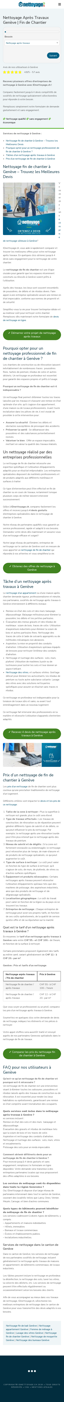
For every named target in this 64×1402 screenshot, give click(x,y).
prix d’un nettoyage (17, 786)
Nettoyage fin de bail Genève (21, 1325)
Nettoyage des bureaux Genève (32, 1340)
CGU (27, 1387)
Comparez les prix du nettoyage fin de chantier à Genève (32, 1053)
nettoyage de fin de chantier (36, 550)
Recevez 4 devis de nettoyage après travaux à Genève (32, 733)
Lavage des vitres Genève (29, 1333)
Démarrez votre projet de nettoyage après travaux (32, 334)
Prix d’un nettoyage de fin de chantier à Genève (30, 158)
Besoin (9, 36)
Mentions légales (42, 1387)
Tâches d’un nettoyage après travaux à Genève (30, 155)
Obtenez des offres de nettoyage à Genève (32, 568)
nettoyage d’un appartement (21, 593)
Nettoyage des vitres (17, 672)
